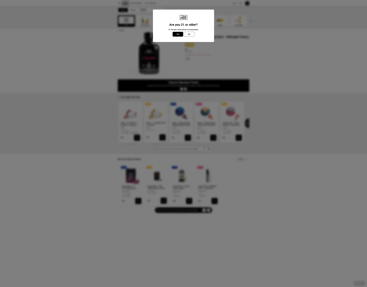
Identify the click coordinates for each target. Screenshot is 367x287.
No (189, 34)
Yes (178, 34)
